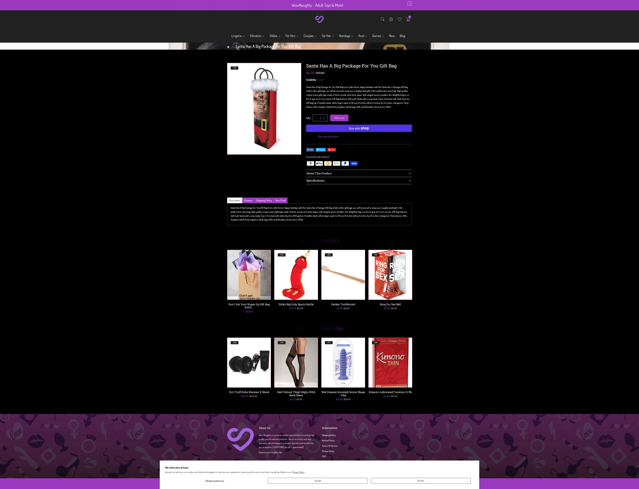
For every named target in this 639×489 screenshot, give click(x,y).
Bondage (345, 35)
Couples (309, 35)
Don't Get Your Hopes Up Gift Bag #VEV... (249, 305)
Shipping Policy (329, 435)
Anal (361, 35)
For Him (291, 35)
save (333, 149)
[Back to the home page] (228, 47)
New (392, 35)
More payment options (328, 136)
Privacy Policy (298, 472)
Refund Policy (328, 440)
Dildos (274, 35)
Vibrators (256, 35)
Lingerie (236, 35)
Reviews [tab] (248, 200)
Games (377, 35)
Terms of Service (330, 445)
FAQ (324, 456)
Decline (420, 480)
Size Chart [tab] (280, 200)
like (311, 149)
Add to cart (339, 117)
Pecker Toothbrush (343, 304)
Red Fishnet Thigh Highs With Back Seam (296, 393)
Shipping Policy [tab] (264, 200)
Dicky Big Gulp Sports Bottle (296, 304)
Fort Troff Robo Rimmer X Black (249, 392)
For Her (327, 35)
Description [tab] (234, 200)
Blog (402, 35)
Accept (318, 480)
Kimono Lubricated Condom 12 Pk (390, 392)
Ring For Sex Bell (390, 304)
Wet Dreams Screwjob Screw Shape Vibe (343, 393)
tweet (322, 149)
